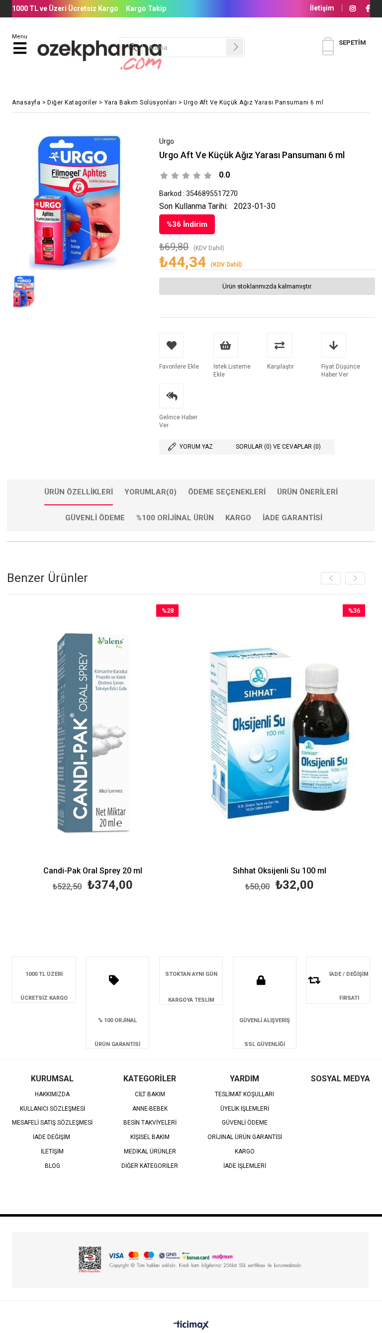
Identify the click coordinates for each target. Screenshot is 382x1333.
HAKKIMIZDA (52, 1094)
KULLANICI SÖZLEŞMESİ (52, 1109)
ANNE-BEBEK (150, 1109)
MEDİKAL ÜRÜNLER (150, 1151)
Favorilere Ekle (92, 749)
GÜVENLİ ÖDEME (245, 1123)
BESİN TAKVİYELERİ (150, 1123)
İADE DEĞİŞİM (52, 1137)
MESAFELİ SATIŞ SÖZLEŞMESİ (52, 1123)
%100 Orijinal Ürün (175, 517)
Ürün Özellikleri (78, 491)
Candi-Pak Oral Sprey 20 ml (92, 871)
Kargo (238, 517)
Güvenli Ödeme (95, 517)
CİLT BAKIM (150, 1094)
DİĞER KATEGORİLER (149, 1166)
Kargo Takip (146, 8)
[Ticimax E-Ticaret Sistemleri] (191, 1326)
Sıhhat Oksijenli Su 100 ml (279, 871)
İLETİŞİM (52, 1151)
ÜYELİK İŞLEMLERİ (244, 1109)
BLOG (52, 1166)
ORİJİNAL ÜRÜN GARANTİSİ (244, 1137)
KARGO (245, 1151)
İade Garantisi (292, 517)
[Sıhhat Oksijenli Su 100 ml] (279, 733)
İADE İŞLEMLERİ (244, 1166)
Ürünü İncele (135, 749)
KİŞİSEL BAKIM (150, 1137)
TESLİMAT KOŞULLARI (244, 1094)
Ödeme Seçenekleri (227, 491)
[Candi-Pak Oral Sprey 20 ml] (93, 733)
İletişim (322, 7)
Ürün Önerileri (307, 491)
